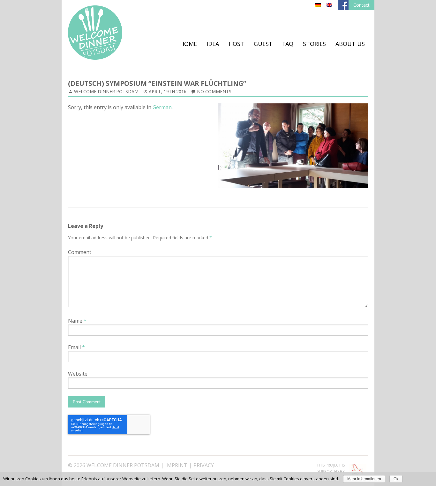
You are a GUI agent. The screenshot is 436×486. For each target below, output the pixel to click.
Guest (263, 44)
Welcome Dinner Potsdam (106, 91)
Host (236, 44)
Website (77, 373)
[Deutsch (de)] (318, 5)
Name (77, 320)
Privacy (203, 465)
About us (350, 44)
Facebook (343, 5)
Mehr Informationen (364, 479)
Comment (79, 252)
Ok (396, 479)
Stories (314, 44)
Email (76, 347)
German (162, 107)
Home (188, 44)
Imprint (176, 465)
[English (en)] (329, 5)
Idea (213, 44)
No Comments (214, 91)
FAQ (287, 44)
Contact (361, 5)
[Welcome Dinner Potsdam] (95, 57)
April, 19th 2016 (167, 91)
